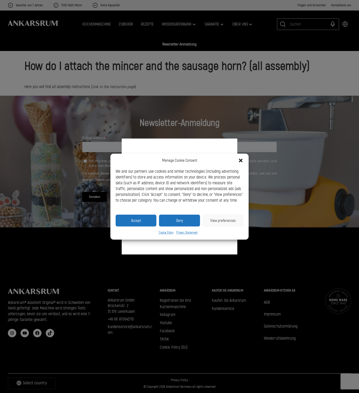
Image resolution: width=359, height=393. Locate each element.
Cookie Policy (166, 232)
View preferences (223, 220)
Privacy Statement (187, 232)
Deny (179, 220)
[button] (240, 160)
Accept (136, 220)
